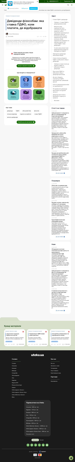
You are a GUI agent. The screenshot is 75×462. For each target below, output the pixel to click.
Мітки (13, 397)
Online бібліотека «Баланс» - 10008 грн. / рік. (37, 426)
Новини (13, 387)
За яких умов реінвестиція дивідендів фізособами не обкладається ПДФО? (61, 49)
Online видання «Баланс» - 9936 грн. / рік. (36, 428)
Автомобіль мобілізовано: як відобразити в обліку (60, 334)
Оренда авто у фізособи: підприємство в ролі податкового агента (59, 135)
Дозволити (33, 8)
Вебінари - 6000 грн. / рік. (32, 423)
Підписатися (67, 1)
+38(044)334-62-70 (53, 1)
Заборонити (25, 8)
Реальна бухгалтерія (17, 385)
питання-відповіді (12, 114)
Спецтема (14, 365)
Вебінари (14, 370)
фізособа (36, 110)
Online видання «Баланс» (18, 389)
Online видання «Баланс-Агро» (19, 392)
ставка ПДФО (38, 114)
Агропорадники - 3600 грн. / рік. (33, 420)
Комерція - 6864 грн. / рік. (32, 412)
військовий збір (27, 110)
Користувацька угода (56, 373)
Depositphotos (54, 381)
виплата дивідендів (12, 117)
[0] (71, 458)
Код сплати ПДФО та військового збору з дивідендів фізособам (59, 73)
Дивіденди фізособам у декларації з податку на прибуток (59, 96)
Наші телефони (54, 370)
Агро (13, 377)
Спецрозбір (14, 373)
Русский (42, 440)
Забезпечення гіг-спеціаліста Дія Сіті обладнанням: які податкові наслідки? (60, 115)
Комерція (8, 16)
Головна (14, 363)
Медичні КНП (15, 382)
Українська (35, 440)
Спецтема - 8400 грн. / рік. (32, 407)
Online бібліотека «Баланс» (18, 394)
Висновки (56, 100)
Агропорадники (15, 375)
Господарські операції (15, 16)
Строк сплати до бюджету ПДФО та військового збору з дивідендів (61, 60)
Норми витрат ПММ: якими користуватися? (37, 334)
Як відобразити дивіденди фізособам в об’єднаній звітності (60, 90)
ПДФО (17, 110)
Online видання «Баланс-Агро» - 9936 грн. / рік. (37, 431)
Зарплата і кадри (13, 331)
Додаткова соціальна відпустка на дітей (12, 334)
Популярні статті (30, 434)
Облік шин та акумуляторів (59, 185)
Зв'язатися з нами (55, 365)
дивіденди (10, 110)
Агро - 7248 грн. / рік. (31, 415)
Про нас (53, 363)
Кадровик (14, 380)
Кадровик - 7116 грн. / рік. (32, 409)
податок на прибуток (25, 114)
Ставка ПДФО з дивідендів (60, 19)
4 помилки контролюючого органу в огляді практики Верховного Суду (59, 292)
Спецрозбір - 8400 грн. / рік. (32, 417)
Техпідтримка (54, 368)
